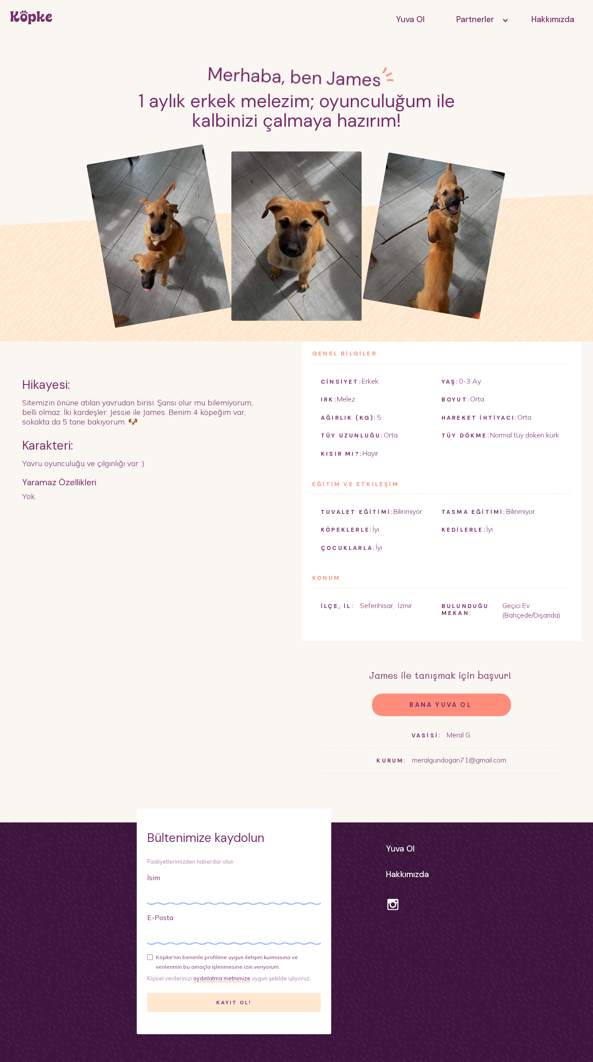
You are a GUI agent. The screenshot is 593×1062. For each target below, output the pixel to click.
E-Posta (160, 917)
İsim (153, 877)
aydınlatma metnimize (221, 978)
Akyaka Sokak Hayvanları (478, 39)
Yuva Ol (410, 19)
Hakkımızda (552, 19)
